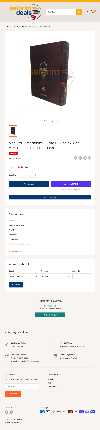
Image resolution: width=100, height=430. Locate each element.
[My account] (88, 12)
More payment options (71, 189)
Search (50, 379)
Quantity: (13, 175)
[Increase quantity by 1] (35, 174)
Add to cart (29, 184)
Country (12, 271)
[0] (93, 11)
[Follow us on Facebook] (6, 412)
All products (15, 26)
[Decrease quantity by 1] (20, 174)
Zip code (76, 271)
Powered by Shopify (12, 422)
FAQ (49, 383)
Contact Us (52, 387)
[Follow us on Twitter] (11, 412)
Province (44, 271)
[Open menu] (6, 12)
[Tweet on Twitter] (85, 158)
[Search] (79, 12)
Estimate (16, 284)
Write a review (50, 315)
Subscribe (13, 394)
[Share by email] (89, 158)
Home (7, 26)
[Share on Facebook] (75, 158)
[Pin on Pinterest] (80, 158)
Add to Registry (50, 197)
